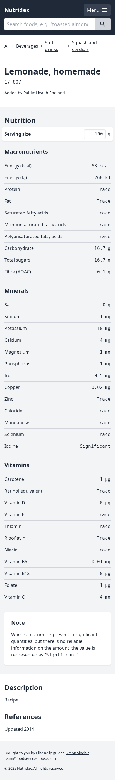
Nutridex (17, 10)
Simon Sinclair (77, 752)
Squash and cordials (84, 46)
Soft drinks (51, 46)
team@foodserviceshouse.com (30, 758)
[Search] (103, 24)
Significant (95, 446)
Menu (93, 10)
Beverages (27, 46)
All (6, 46)
